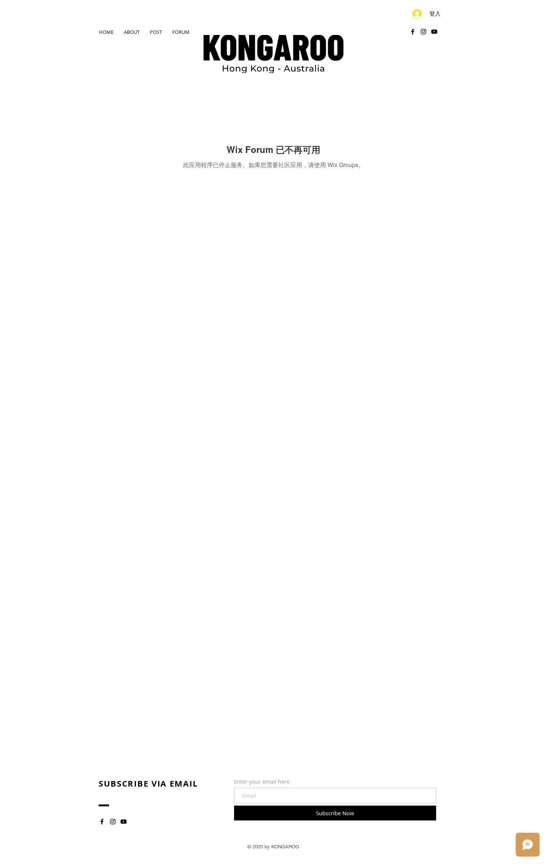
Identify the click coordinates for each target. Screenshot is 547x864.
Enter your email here (262, 781)
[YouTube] (434, 31)
